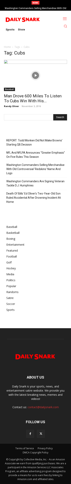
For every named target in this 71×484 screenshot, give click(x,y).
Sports (10, 310)
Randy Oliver (11, 106)
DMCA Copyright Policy (35, 452)
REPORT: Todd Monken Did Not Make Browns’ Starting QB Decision (34, 142)
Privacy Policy (45, 448)
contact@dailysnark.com (43, 407)
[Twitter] (41, 434)
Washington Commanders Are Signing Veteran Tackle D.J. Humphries (35, 183)
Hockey (11, 268)
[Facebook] (30, 434)
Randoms (12, 292)
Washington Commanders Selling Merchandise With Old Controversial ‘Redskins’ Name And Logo (35, 169)
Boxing (10, 239)
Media (10, 274)
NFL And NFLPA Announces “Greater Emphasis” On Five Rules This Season (35, 154)
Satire (10, 298)
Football (11, 256)
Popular (11, 286)
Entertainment (15, 244)
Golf (9, 262)
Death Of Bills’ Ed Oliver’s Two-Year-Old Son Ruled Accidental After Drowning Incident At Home (33, 197)
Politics (10, 280)
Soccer (10, 304)
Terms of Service (24, 448)
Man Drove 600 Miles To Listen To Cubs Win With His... (33, 98)
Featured (12, 250)
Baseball (9, 89)
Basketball (13, 233)
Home (7, 47)
